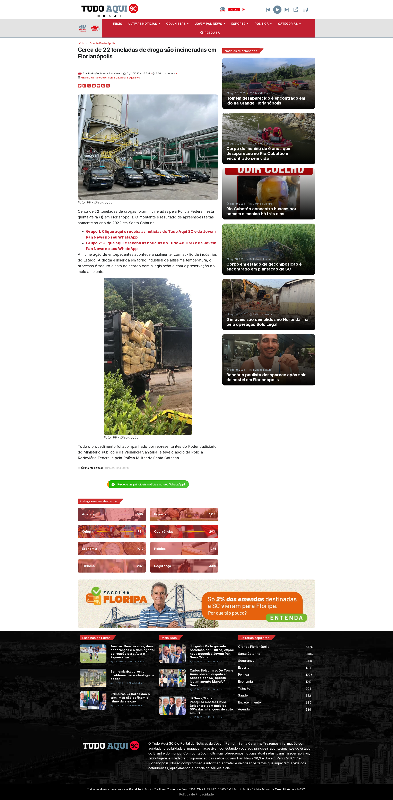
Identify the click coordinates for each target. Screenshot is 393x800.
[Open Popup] (296, 10)
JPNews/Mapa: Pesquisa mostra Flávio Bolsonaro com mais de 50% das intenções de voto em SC (211, 705)
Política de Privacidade (196, 794)
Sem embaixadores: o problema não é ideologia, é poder (132, 675)
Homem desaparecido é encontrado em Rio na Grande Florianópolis (265, 101)
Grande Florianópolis (102, 43)
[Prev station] (286, 10)
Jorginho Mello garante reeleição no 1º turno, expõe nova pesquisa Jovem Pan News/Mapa (212, 651)
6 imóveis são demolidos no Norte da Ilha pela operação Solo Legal (267, 322)
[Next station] (268, 10)
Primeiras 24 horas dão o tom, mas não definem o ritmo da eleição (130, 697)
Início (81, 43)
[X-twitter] (109, 16)
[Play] (277, 9)
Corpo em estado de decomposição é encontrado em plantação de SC (264, 267)
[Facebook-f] (121, 16)
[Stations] (305, 9)
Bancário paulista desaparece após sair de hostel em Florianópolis (266, 377)
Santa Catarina (116, 77)
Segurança (133, 77)
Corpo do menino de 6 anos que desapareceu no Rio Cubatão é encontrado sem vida (258, 153)
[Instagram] (98, 16)
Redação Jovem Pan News (104, 73)
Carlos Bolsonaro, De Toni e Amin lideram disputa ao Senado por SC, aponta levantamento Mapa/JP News (211, 677)
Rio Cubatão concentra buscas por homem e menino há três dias (261, 211)
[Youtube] (104, 16)
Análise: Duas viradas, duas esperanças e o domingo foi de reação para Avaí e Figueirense (133, 651)
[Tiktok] (115, 16)
